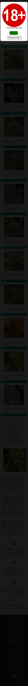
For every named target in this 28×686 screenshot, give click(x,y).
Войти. (13, 33)
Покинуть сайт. (14, 37)
